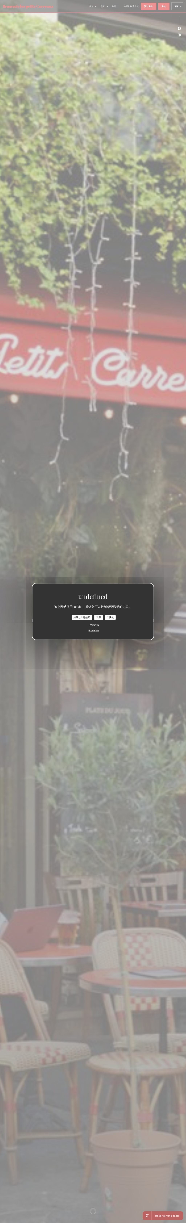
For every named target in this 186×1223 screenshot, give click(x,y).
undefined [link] (93, 630)
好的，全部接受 (82, 617)
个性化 (110, 617)
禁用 (98, 617)
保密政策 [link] (94, 625)
